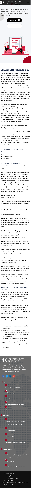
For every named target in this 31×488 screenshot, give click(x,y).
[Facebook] (3, 376)
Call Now (15, 26)
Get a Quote (13, 20)
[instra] (13, 376)
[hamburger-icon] (28, 2)
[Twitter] (7, 376)
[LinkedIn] (10, 376)
